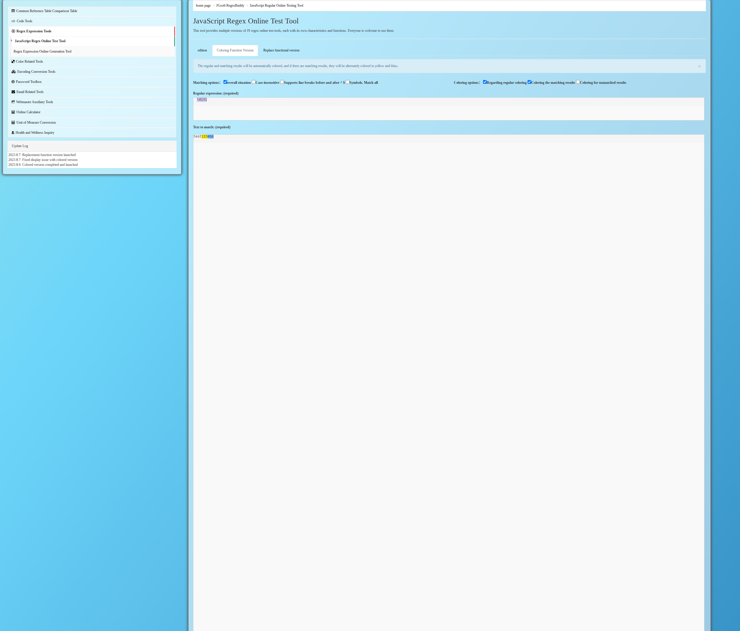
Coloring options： (468, 83)
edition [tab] (202, 50)
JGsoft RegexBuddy (230, 5)
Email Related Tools (30, 92)
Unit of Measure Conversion (36, 122)
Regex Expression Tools (33, 31)
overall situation (239, 83)
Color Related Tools (29, 62)
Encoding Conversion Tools (36, 72)
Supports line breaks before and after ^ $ (314, 83)
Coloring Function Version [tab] (235, 50)
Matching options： (208, 83)
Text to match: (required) (211, 127)
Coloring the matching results (553, 83)
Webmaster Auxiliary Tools (34, 102)
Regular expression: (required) (215, 93)
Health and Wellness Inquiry (35, 133)
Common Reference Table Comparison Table (46, 11)
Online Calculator (28, 112)
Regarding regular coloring (507, 83)
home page (203, 5)
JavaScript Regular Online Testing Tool (276, 5)
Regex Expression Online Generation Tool (42, 51)
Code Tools (24, 21)
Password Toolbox (29, 82)
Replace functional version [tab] (281, 50)
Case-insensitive (267, 83)
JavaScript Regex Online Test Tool (40, 41)
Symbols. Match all (363, 83)
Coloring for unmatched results (603, 83)
